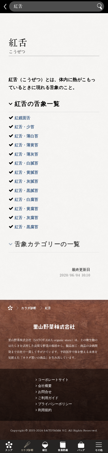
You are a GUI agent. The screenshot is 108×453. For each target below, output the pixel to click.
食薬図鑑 (63, 450)
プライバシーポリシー (55, 404)
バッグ (81, 450)
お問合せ (45, 392)
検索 (100, 6)
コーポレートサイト (53, 380)
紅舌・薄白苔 (26, 136)
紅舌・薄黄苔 (26, 145)
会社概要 (45, 386)
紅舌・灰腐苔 (26, 217)
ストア (9, 450)
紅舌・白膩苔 (26, 163)
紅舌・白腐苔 (26, 199)
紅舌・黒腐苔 (26, 227)
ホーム (10, 308)
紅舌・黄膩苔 (26, 172)
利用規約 (45, 410)
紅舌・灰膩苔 (26, 181)
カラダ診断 (27, 450)
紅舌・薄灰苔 (26, 154)
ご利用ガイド (48, 398)
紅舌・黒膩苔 (26, 190)
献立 (44, 450)
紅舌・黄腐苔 (26, 208)
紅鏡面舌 (22, 118)
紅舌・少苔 (24, 127)
